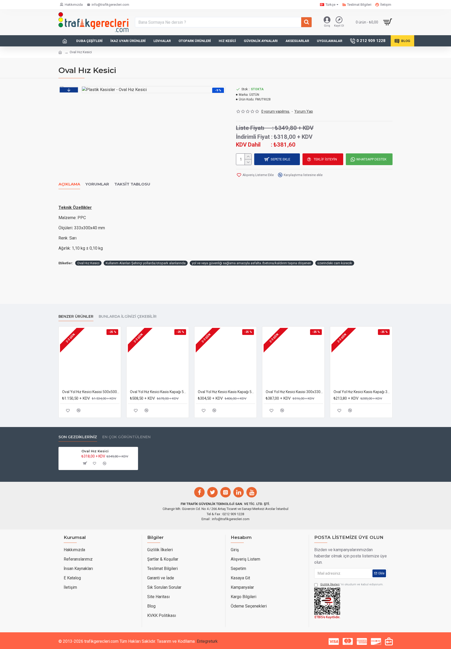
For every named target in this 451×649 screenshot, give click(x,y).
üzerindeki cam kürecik (334, 263)
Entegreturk (207, 641)
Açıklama (69, 184)
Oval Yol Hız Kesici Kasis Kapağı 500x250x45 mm (158, 392)
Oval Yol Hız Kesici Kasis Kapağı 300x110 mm (362, 392)
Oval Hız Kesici (88, 263)
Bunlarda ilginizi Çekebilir (128, 316)
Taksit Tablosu (132, 184)
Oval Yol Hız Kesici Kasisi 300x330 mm (294, 392)
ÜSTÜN (254, 95)
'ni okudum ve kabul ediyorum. (351, 584)
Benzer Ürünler (75, 316)
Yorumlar (97, 184)
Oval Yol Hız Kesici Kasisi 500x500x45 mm (91, 392)
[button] (69, 89)
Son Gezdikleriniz (77, 437)
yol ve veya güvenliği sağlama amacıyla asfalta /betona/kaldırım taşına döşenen (251, 263)
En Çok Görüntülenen (126, 437)
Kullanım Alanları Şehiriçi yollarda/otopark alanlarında (146, 263)
